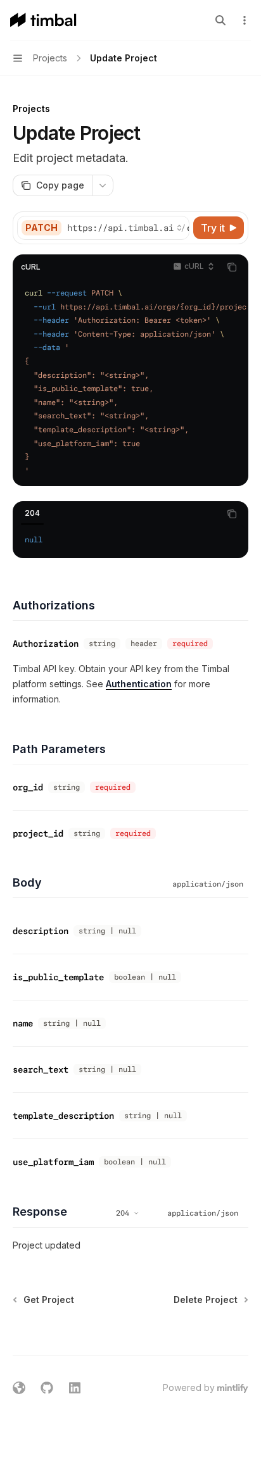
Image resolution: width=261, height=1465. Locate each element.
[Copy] (177, 228)
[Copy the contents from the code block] (232, 267)
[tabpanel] (130, 540)
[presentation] (128, 227)
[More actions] (244, 20)
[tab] (32, 513)
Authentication (139, 683)
